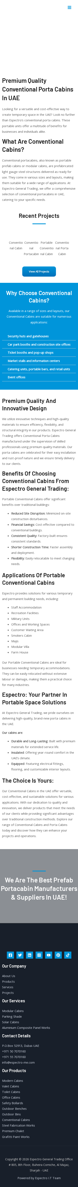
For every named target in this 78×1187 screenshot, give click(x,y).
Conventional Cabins (16, 1120)
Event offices (16, 377)
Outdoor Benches (14, 1108)
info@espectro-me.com (18, 1062)
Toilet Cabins (11, 1092)
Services (7, 987)
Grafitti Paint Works (16, 1137)
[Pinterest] (58, 955)
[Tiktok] (67, 955)
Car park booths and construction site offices (39, 344)
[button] (4, 245)
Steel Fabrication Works (18, 1125)
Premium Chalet (13, 1131)
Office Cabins (11, 1097)
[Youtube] (48, 955)
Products (8, 981)
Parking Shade (12, 1016)
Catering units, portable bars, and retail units (39, 369)
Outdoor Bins (11, 1114)
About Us (8, 976)
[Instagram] (39, 955)
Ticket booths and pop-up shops (30, 352)
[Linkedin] (29, 955)
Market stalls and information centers (34, 361)
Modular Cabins (13, 1011)
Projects (8, 993)
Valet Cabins (10, 1086)
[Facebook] (10, 955)
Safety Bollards (12, 1103)
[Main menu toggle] (69, 7)
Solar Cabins (10, 1022)
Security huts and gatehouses (28, 336)
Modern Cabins (12, 1081)
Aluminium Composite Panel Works (26, 1028)
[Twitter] (20, 955)
